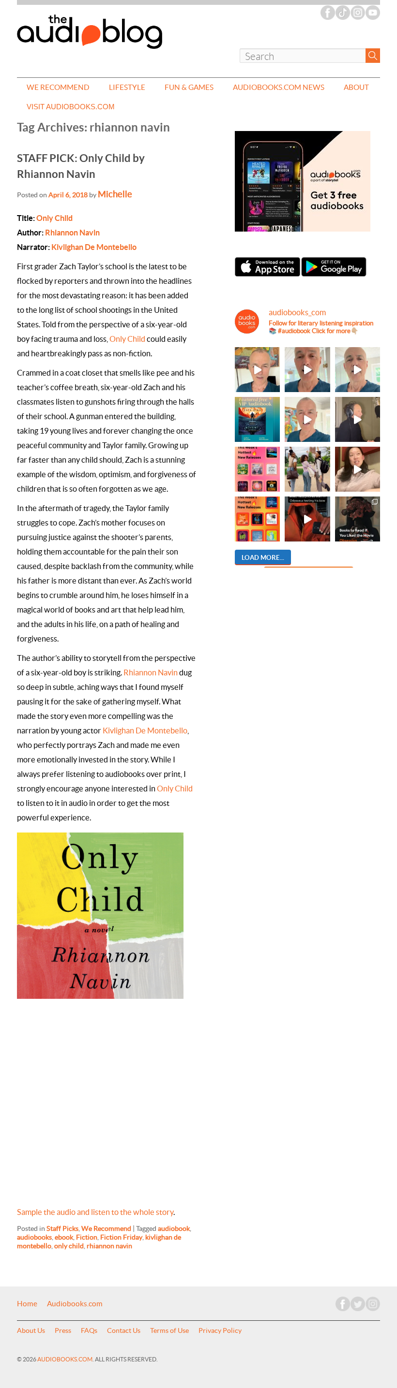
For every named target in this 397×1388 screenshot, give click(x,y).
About (356, 87)
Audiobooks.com (75, 1304)
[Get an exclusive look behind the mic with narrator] (357, 419)
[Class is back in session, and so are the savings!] (307, 469)
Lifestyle (127, 87)
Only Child (54, 218)
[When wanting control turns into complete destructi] (357, 519)
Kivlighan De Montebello (94, 247)
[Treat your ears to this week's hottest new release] (257, 469)
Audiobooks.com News (278, 87)
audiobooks (34, 1237)
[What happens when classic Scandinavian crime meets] (257, 369)
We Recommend (58, 87)
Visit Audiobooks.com (71, 106)
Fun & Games (189, 87)
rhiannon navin (109, 1246)
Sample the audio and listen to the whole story (95, 1212)
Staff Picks (62, 1228)
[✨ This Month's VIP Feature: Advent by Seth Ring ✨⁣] (257, 419)
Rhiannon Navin (72, 232)
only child (69, 1246)
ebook (64, 1237)
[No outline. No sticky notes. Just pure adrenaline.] (307, 369)
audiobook (174, 1228)
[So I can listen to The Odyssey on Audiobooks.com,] (307, 519)
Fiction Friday (121, 1237)
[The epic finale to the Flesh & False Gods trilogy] (357, 469)
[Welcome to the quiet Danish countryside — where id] (307, 419)
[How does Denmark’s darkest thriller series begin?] (357, 369)
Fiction (86, 1237)
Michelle (115, 194)
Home (27, 1304)
